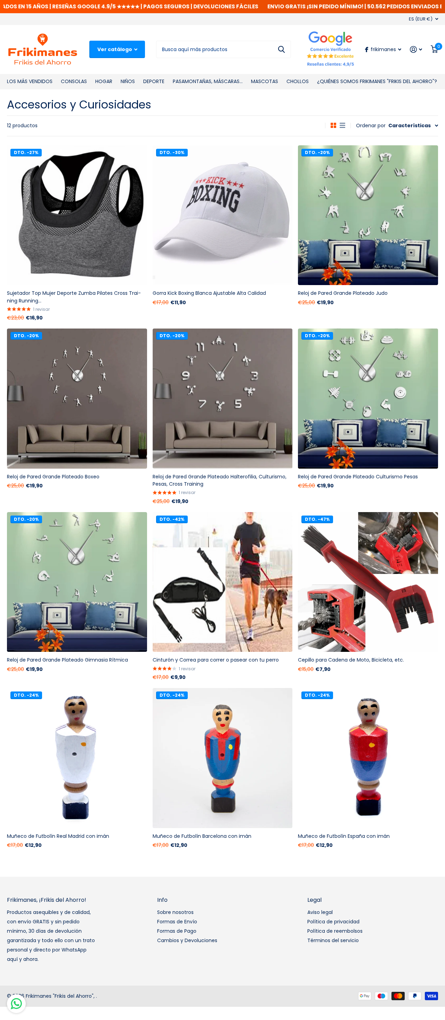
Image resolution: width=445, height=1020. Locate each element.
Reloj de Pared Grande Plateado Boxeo (53, 476)
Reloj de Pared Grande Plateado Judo (343, 293)
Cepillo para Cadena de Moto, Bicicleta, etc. (351, 659)
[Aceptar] (416, 49)
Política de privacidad (333, 921)
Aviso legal (320, 912)
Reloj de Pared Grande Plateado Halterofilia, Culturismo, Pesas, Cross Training (219, 480)
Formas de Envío (177, 921)
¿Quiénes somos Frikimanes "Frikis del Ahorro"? (377, 81)
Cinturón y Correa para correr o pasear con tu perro (216, 659)
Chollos (297, 81)
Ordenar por (371, 125)
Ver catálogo (115, 49)
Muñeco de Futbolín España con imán (344, 836)
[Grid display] (333, 125)
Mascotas (264, 81)
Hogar (103, 81)
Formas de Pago (176, 931)
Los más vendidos (29, 81)
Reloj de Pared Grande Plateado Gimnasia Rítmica (67, 659)
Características (409, 125)
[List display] (342, 125)
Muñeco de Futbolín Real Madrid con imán (58, 836)
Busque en (281, 49)
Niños (128, 81)
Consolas (74, 81)
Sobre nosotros (175, 912)
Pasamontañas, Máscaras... (208, 81)
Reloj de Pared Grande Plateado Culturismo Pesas (358, 476)
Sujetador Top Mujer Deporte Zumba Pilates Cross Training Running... (74, 297)
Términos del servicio (333, 940)
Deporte (153, 81)
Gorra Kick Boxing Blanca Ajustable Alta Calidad (209, 293)
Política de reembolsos (335, 931)
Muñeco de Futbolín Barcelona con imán (202, 836)
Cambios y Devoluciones (187, 940)
